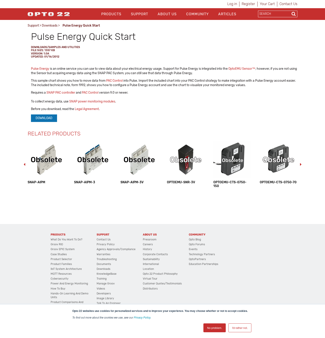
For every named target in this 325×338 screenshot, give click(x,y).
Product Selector (61, 259)
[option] (46, 162)
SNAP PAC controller (60, 93)
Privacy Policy (142, 317)
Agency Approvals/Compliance (116, 249)
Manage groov (106, 283)
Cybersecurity (60, 278)
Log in (232, 4)
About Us (167, 14)
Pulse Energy (40, 69)
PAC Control (114, 81)
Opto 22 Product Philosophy (160, 273)
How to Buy (58, 288)
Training (102, 278)
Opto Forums (197, 244)
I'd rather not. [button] (240, 328)
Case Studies (59, 254)
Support (139, 14)
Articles (227, 14)
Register (248, 4)
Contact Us (288, 4)
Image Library (105, 298)
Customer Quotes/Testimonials (162, 283)
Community (197, 14)
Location (148, 268)
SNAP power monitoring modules (92, 101)
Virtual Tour (150, 278)
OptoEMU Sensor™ (241, 69)
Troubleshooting (107, 259)
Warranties (103, 254)
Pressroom (150, 239)
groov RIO (57, 244)
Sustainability (151, 259)
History (147, 249)
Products (111, 14)
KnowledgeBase (107, 273)
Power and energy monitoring (69, 283)
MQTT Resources (61, 273)
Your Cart (267, 4)
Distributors (150, 288)
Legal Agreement (87, 109)
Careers (148, 244)
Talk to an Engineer (109, 303)
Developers (104, 293)
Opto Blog (195, 239)
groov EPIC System (63, 249)
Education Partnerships (203, 264)
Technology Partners (202, 254)
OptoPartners (197, 259)
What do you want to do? (66, 239)
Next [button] (300, 164)
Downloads (49, 25)
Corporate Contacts (155, 254)
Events (193, 249)
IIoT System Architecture (66, 268)
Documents (104, 264)
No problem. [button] (214, 328)
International (151, 264)
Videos (101, 288)
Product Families (61, 264)
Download (44, 118)
